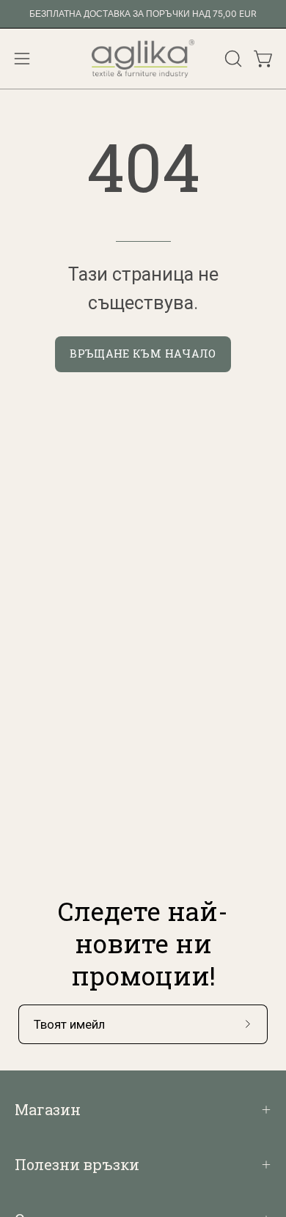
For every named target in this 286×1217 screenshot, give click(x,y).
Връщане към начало (143, 353)
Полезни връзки (77, 1164)
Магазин (48, 1109)
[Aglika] (143, 59)
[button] (231, 58)
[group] (143, 14)
